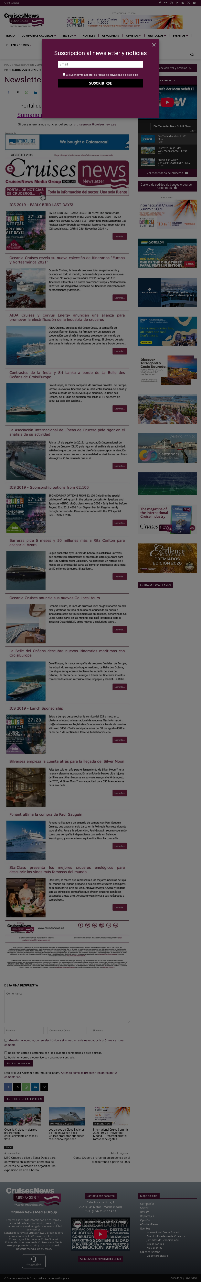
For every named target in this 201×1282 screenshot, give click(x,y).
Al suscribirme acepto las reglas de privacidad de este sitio (102, 74)
